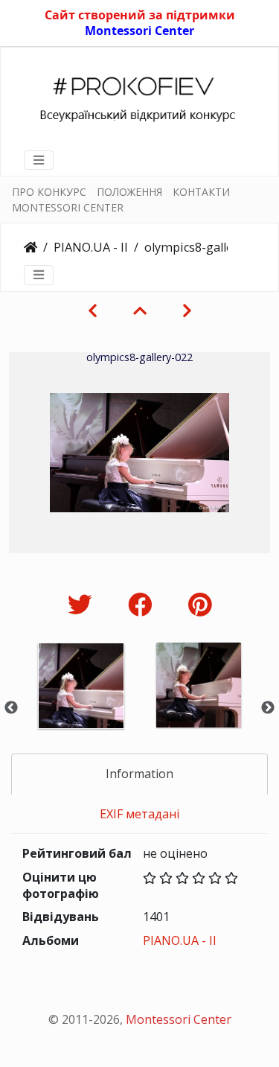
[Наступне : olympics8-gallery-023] (187, 310)
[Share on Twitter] (83, 604)
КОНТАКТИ (201, 192)
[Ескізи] (139, 310)
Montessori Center (139, 30)
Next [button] (267, 708)
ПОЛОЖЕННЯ (129, 192)
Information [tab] (139, 773)
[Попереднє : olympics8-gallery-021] (92, 310)
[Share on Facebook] (143, 604)
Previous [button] (11, 708)
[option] (81, 705)
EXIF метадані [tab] (139, 814)
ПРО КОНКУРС (49, 192)
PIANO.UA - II (91, 247)
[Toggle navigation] (39, 160)
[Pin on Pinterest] (199, 604)
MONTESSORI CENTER (68, 207)
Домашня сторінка (30, 247)
